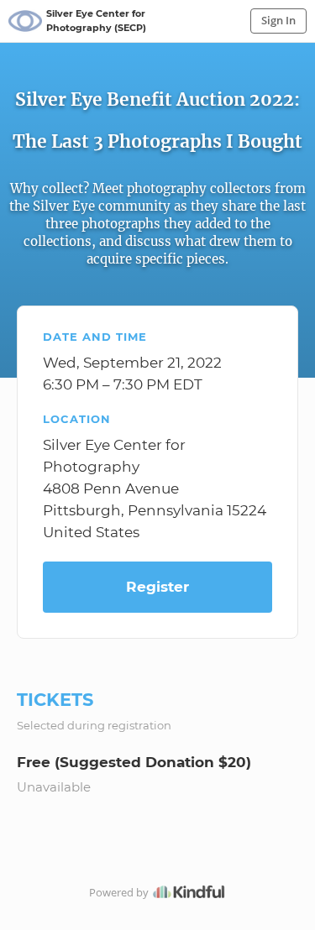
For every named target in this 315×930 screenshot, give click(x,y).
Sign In (278, 20)
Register (157, 586)
